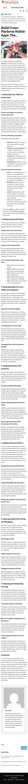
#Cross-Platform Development (8, 16)
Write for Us (11, 779)
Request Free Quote (20, 779)
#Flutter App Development (7, 20)
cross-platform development (17, 211)
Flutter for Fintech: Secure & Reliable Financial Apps (11, 765)
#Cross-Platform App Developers (9, 22)
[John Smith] (14, 698)
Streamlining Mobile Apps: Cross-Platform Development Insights (13, 761)
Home (5, 779)
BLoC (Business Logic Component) (15, 336)
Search (2, 744)
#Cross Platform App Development (16, 18)
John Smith (8, 38)
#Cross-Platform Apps (20, 20)
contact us (24, 674)
